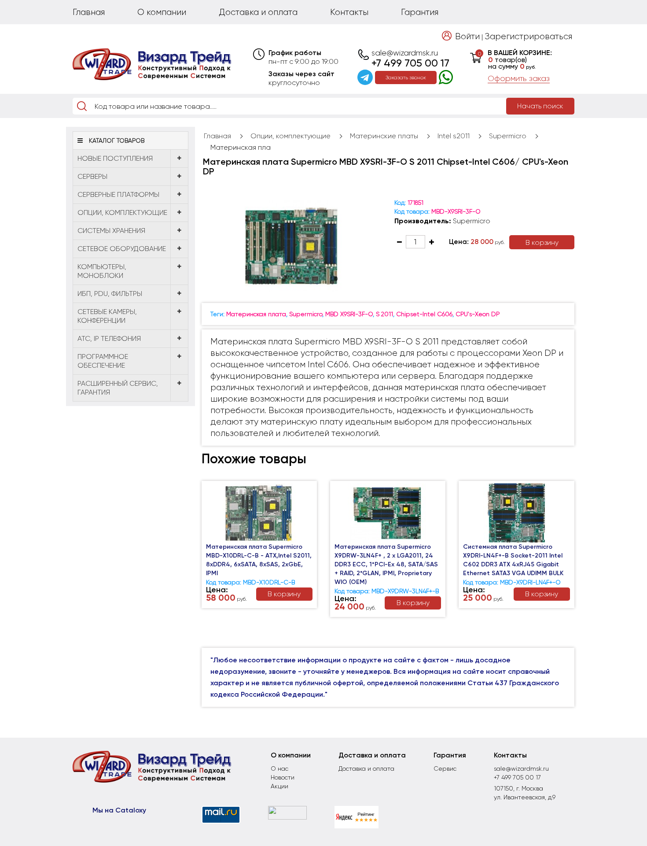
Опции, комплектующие (122, 212)
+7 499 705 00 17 (410, 63)
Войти (467, 36)
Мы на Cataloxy (119, 810)
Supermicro (507, 136)
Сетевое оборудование (121, 248)
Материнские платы (384, 136)
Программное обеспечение (102, 360)
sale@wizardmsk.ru (404, 52)
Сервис (445, 768)
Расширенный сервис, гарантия (117, 387)
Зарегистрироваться (528, 36)
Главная (89, 12)
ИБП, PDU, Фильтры (109, 293)
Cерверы (92, 176)
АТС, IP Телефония (109, 338)
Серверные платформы (118, 194)
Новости (282, 777)
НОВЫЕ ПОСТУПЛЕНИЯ (115, 158)
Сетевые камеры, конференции (107, 316)
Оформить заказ (519, 78)
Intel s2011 (453, 136)
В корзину (542, 242)
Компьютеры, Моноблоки (101, 271)
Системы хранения (111, 230)
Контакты (349, 12)
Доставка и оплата (258, 12)
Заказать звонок (406, 77)
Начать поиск (540, 106)
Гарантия (419, 12)
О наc (279, 768)
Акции (279, 786)
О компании (161, 12)
